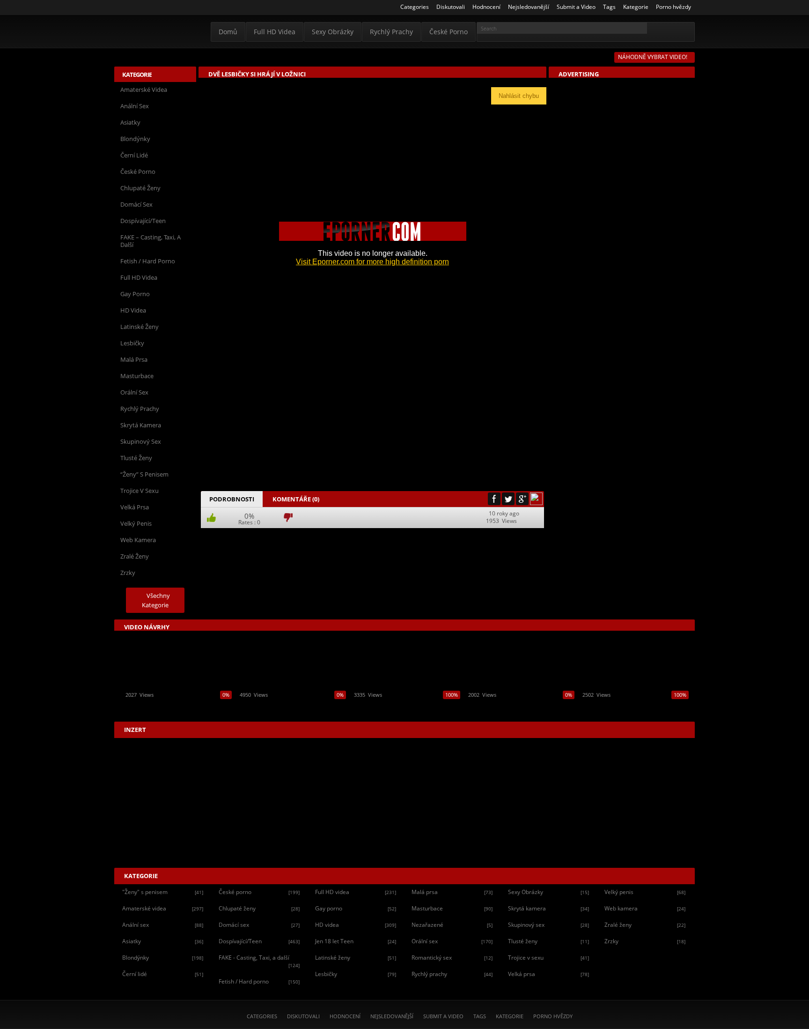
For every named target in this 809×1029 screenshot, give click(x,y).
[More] (536, 498)
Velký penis (136, 523)
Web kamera (138, 540)
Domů (228, 31)
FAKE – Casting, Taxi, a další (150, 241)
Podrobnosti (231, 499)
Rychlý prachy (391, 31)
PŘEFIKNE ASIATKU (491, 706)
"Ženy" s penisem (162, 892)
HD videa (133, 310)
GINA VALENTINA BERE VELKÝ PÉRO (628, 706)
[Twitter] (508, 498)
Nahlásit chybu (519, 95)
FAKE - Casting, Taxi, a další (259, 961)
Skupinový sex (140, 441)
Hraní (331, 538)
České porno (448, 31)
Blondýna (255, 538)
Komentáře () (295, 499)
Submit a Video (443, 1016)
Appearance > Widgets (595, 83)
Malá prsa (133, 359)
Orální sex (134, 392)
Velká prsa (134, 507)
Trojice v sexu (139, 490)
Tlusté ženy (136, 458)
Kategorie (509, 1016)
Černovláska (295, 538)
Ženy (389, 538)
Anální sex (134, 106)
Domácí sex (136, 204)
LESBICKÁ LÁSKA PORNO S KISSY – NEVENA (291, 706)
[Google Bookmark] (522, 498)
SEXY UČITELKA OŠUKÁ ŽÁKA (161, 706)
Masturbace (137, 376)
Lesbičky (132, 343)
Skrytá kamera (140, 425)
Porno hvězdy (553, 1016)
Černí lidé (134, 155)
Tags (479, 1016)
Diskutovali (303, 1016)
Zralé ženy (134, 556)
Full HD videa (274, 31)
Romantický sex (452, 958)
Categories (262, 1016)
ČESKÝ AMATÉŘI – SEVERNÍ (388, 706)
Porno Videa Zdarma (154, 32)
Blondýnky (135, 138)
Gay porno (135, 294)
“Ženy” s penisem (144, 474)
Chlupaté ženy (140, 188)
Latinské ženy (139, 326)
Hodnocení (345, 1016)
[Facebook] (494, 498)
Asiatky (130, 122)
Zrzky (127, 572)
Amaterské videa (143, 89)
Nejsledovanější (391, 1016)
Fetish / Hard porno (147, 261)
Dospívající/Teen (143, 220)
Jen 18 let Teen (355, 941)
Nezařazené (452, 925)
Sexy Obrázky (332, 31)
